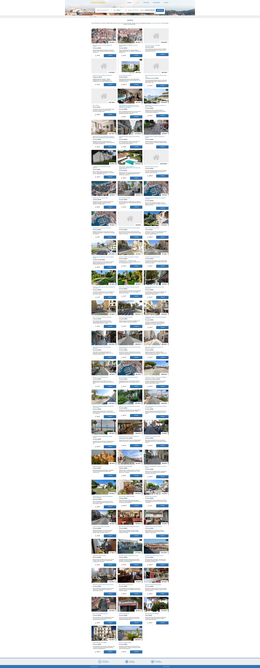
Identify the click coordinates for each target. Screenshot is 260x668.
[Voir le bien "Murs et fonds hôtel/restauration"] (103, 604)
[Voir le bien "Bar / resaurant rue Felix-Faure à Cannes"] (103, 307)
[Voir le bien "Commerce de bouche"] (130, 604)
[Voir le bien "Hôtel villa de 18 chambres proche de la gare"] (130, 396)
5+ (153, 10)
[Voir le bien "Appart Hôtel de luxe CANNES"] (103, 633)
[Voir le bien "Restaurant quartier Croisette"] (130, 307)
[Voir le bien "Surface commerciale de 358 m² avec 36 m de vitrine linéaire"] (103, 396)
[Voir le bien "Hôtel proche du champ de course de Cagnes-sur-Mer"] (103, 247)
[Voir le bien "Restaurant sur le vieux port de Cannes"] (103, 218)
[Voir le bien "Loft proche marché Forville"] (103, 546)
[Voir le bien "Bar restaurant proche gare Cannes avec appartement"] (156, 277)
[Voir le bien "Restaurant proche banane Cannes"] (156, 575)
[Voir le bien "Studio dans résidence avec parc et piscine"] (130, 277)
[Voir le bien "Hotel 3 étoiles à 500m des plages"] (130, 487)
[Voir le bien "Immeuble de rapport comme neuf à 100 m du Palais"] (130, 127)
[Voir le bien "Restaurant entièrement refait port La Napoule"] (156, 367)
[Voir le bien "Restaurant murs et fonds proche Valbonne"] (130, 426)
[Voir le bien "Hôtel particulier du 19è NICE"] (156, 604)
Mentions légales (166, 666)
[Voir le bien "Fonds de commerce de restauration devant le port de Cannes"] (156, 396)
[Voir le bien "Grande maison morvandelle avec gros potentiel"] (103, 157)
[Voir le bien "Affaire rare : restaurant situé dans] (156, 337)
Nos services (156, 2)
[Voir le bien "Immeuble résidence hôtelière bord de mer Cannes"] (103, 426)
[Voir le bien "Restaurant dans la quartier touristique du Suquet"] (156, 127)
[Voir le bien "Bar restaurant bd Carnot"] (130, 188)
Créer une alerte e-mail (160, 13)
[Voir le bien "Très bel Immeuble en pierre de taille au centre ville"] (156, 65)
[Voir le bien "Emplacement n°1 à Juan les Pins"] (103, 188)
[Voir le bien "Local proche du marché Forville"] (156, 426)
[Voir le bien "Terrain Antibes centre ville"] (130, 65)
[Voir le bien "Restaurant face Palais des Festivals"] (156, 517)
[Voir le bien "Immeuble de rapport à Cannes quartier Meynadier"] (103, 337)
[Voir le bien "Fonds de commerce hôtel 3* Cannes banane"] (103, 575)
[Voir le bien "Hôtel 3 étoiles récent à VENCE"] (156, 218)
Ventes (137, 2)
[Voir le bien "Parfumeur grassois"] (103, 457)
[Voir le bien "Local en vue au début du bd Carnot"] (103, 517)
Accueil (129, 2)
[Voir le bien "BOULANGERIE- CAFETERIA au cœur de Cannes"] (130, 35)
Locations (146, 2)
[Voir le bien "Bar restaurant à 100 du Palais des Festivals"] (130, 517)
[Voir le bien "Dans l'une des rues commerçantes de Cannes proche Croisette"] (130, 337)
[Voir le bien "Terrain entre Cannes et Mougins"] (156, 35)
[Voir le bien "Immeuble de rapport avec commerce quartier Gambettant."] (156, 307)
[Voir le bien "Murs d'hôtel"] (103, 96)
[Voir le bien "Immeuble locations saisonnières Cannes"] (130, 546)
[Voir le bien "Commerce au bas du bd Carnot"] (156, 247)
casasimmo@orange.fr (156, 23)
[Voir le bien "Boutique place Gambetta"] (156, 487)
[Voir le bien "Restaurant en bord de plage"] (130, 457)
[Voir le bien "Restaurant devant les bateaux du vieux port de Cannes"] (156, 188)
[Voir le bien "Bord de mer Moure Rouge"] (130, 633)
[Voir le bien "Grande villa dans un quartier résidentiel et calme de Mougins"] (103, 487)
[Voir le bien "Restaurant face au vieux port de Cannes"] (130, 367)
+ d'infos (110, 55)
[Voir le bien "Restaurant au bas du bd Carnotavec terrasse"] (130, 218)
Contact (166, 2)
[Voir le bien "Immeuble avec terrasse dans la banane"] (156, 546)
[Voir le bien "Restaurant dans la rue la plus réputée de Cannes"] (103, 35)
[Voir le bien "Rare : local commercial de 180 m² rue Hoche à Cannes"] (156, 457)
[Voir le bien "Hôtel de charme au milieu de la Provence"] (103, 65)
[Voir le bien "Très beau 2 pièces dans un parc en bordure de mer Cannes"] (103, 277)
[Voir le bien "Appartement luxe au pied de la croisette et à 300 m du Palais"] (156, 96)
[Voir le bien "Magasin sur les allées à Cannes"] (103, 367)
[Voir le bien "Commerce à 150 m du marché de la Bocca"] (130, 247)
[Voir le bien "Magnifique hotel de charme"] (156, 157)
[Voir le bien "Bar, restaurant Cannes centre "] (130, 575)
